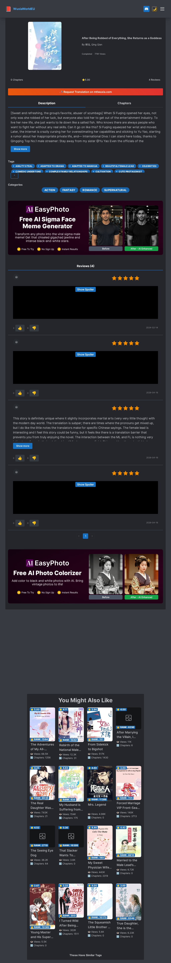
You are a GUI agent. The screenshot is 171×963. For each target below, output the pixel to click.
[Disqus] (85, 651)
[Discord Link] (146, 9)
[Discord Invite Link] (146, 9)
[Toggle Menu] (162, 9)
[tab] (47, 103)
